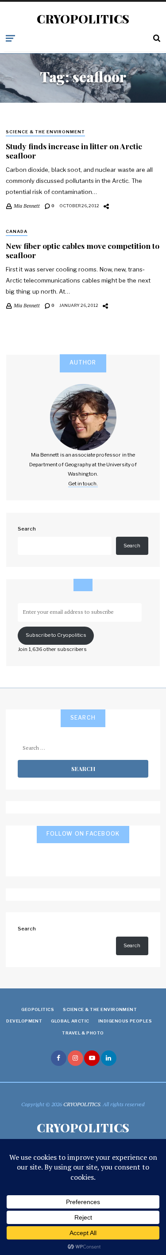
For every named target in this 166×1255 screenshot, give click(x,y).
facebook (58, 1058)
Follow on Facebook (83, 833)
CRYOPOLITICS (83, 19)
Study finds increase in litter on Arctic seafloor (74, 150)
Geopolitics (37, 1009)
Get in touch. (83, 483)
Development (24, 1021)
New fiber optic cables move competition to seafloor (82, 250)
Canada (16, 231)
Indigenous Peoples (125, 1021)
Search (27, 529)
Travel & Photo (83, 1032)
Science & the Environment (45, 131)
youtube (92, 1058)
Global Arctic (70, 1021)
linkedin (108, 1058)
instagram (75, 1058)
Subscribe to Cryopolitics (56, 635)
